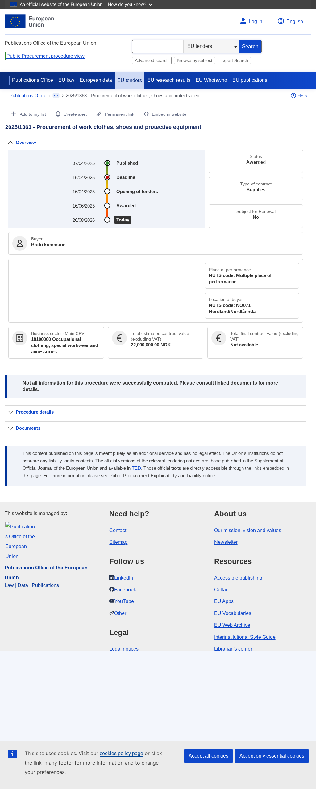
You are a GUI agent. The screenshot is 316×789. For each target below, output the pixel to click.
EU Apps (224, 601)
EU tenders (129, 80)
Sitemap (118, 542)
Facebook (125, 589)
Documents (28, 428)
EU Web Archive (232, 625)
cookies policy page (121, 753)
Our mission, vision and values (247, 530)
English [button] (294, 21)
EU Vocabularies (232, 613)
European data (96, 80)
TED (136, 468)
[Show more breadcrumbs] (56, 95)
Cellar (220, 589)
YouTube (124, 601)
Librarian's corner (233, 648)
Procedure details (35, 412)
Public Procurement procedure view (45, 56)
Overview (26, 142)
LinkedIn (123, 577)
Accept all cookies (208, 755)
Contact (117, 530)
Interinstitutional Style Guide (245, 637)
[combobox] (157, 46)
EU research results (168, 80)
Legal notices (124, 648)
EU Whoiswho (211, 80)
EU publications (249, 80)
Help (302, 95)
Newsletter (226, 542)
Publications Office (32, 80)
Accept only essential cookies (271, 755)
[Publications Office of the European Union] (29, 21)
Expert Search (234, 60)
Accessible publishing (238, 577)
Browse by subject (194, 60)
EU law (66, 80)
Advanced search (152, 60)
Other (120, 613)
